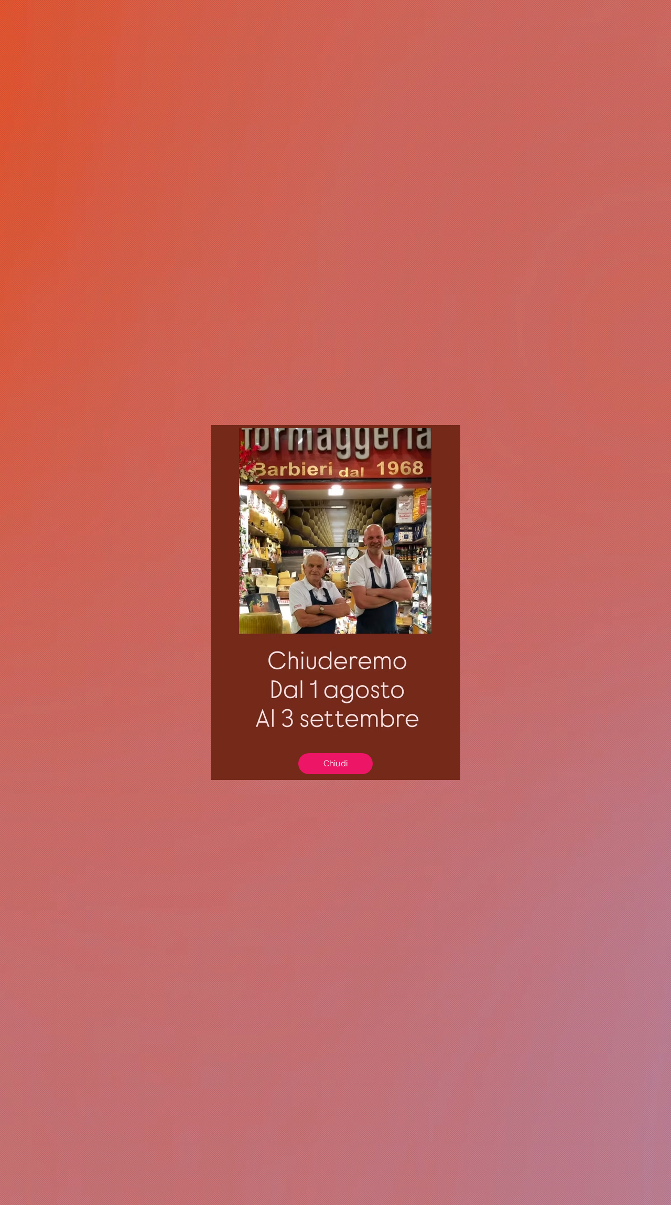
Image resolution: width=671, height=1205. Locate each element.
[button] (335, 763)
